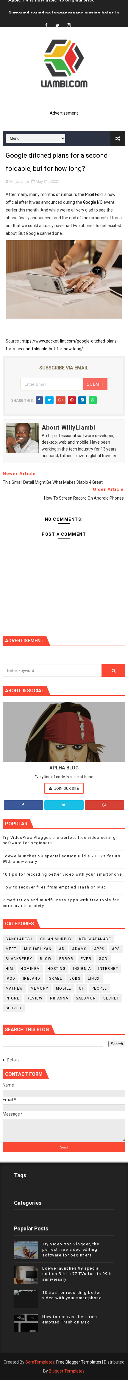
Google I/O (93, 202)
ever (86, 959)
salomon (86, 998)
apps (99, 949)
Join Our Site (66, 788)
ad (62, 949)
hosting (57, 969)
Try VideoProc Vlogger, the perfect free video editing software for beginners (70, 1249)
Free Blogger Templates (78, 1362)
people (99, 988)
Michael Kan (38, 949)
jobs (74, 978)
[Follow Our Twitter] (64, 805)
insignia (82, 969)
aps (116, 949)
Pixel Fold (94, 194)
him (9, 969)
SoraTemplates (39, 1362)
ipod (10, 978)
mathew (14, 988)
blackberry (19, 959)
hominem (30, 969)
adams (79, 949)
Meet (11, 949)
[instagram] (68, 25)
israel (55, 978)
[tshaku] (80, 20)
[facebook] (46, 25)
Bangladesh (19, 939)
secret (111, 998)
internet (108, 969)
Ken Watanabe (95, 939)
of (81, 988)
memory (40, 988)
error (66, 959)
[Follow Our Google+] (104, 805)
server (14, 1008)
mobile (63, 988)
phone (13, 998)
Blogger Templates (67, 1371)
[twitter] (57, 25)
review (35, 998)
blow (46, 959)
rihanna (59, 998)
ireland (31, 978)
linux (94, 978)
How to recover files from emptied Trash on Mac (54, 887)
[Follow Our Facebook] (23, 805)
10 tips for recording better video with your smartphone (62, 874)
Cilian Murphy (56, 939)
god (103, 959)
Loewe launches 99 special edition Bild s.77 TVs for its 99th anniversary (77, 1273)
